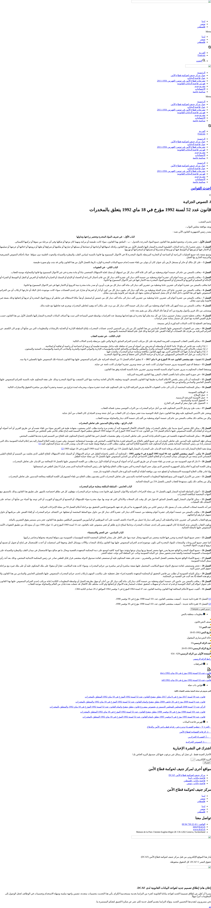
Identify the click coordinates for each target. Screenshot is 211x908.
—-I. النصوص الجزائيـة (198, 742)
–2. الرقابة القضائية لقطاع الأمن (195, 732)
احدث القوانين (201, 188)
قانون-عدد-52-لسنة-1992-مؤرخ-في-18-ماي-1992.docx (185, 673)
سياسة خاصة (199, 91)
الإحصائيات (200, 89)
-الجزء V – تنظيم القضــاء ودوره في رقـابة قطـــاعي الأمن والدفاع (179, 727)
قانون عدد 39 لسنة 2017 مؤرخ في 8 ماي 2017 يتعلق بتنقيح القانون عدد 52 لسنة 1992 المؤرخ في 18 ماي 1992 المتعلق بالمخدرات (145, 697)
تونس (202, 24)
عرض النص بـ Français (200, 609)
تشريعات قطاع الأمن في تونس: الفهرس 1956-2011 (181, 81)
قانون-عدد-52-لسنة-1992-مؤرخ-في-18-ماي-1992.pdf (186, 680)
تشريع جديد (200, 86)
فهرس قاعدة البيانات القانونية (191, 83)
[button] (105, 31)
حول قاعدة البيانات (196, 78)
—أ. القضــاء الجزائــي (199, 737)
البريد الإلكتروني (203, 759)
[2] (62, 448)
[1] (39, 443)
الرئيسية (201, 72)
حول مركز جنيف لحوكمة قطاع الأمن (188, 75)
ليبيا (203, 21)
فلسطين (201, 27)
